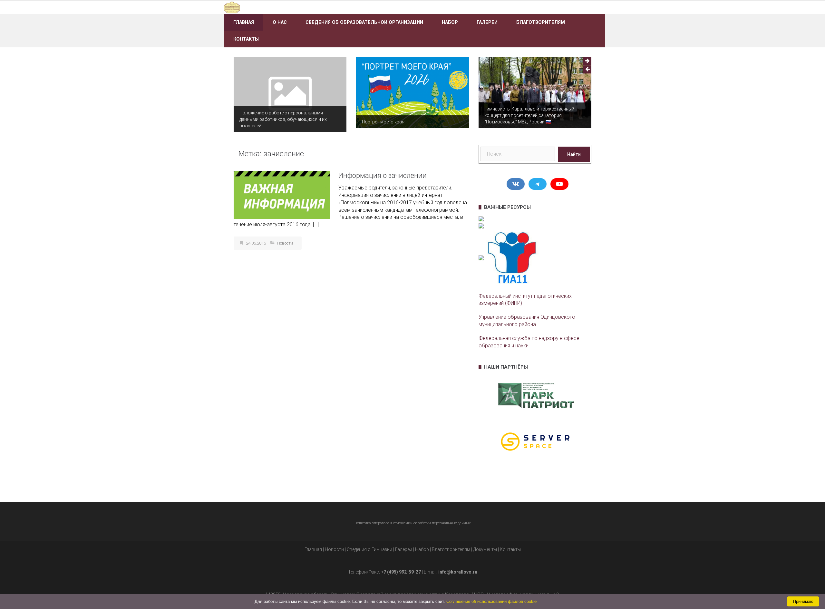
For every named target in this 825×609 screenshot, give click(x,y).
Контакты (246, 39)
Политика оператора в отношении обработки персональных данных (412, 523)
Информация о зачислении (382, 175)
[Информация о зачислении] (282, 194)
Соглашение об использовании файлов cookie (491, 601)
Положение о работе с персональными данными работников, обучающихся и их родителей (283, 119)
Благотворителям (540, 22)
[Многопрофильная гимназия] (284, 7)
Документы (485, 549)
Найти (574, 154)
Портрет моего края (383, 121)
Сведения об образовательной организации (364, 22)
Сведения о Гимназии (369, 549)
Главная (243, 22)
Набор (450, 22)
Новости (285, 243)
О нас (280, 22)
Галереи (487, 22)
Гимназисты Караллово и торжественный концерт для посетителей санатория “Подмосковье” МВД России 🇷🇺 (529, 115)
